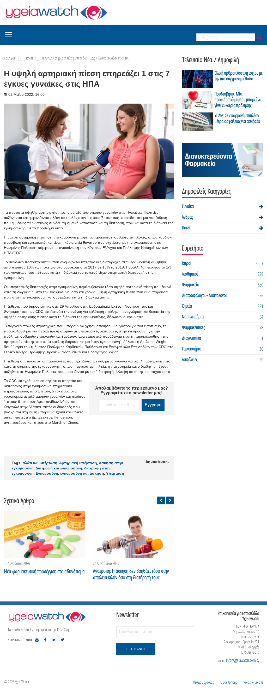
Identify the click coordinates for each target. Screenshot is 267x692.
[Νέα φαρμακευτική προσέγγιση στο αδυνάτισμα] (44, 534)
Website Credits (253, 682)
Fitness (29, 58)
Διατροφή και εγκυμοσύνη (58, 468)
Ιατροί (186, 263)
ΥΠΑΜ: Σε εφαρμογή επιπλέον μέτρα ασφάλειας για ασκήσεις (237, 118)
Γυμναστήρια (191, 348)
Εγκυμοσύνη (47, 473)
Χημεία (187, 306)
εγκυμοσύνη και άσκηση (82, 473)
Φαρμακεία (190, 284)
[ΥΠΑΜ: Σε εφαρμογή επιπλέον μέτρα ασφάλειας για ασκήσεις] (197, 121)
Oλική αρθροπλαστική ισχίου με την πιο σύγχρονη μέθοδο (239, 75)
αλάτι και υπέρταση (40, 463)
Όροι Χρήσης (228, 682)
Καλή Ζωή (10, 58)
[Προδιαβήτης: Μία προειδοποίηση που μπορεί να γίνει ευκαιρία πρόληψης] (197, 100)
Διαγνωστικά (191, 338)
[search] (259, 37)
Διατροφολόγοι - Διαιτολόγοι (204, 295)
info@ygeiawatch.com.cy (242, 660)
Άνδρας (187, 217)
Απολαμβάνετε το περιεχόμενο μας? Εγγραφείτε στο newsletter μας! (131, 390)
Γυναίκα (188, 206)
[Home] (56, 12)
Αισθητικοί (190, 274)
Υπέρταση (115, 473)
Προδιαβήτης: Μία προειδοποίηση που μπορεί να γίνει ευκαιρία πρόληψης (238, 99)
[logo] (47, 617)
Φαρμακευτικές (193, 327)
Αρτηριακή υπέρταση (78, 463)
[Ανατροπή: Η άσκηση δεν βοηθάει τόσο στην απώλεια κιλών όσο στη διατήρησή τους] (133, 534)
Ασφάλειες (189, 359)
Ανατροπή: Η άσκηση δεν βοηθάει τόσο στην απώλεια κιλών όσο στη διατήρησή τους (131, 574)
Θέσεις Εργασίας (203, 682)
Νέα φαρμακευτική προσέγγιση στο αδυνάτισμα (44, 571)
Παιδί (186, 227)
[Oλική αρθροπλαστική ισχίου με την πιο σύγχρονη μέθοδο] (197, 79)
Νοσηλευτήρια (193, 316)
